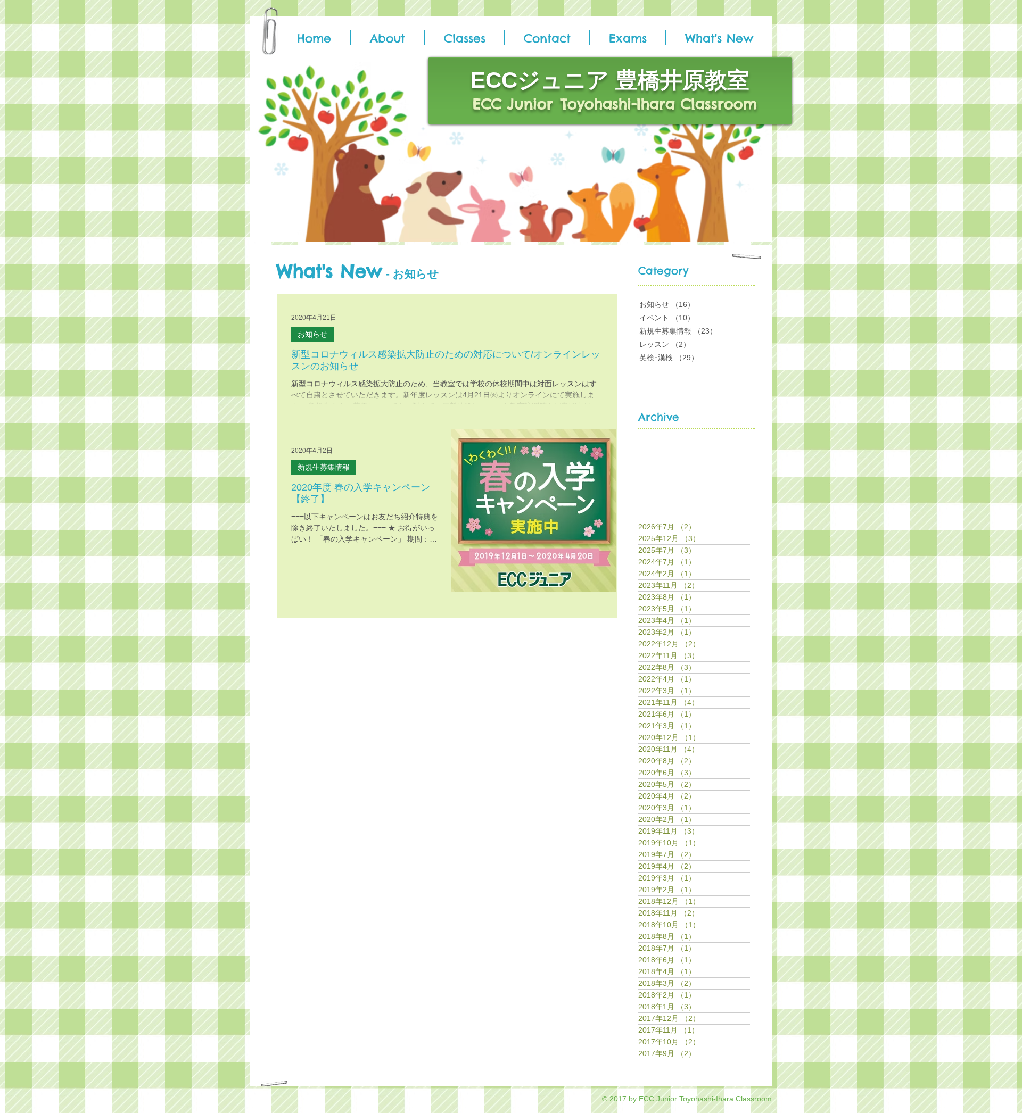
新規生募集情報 (324, 467)
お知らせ (312, 334)
